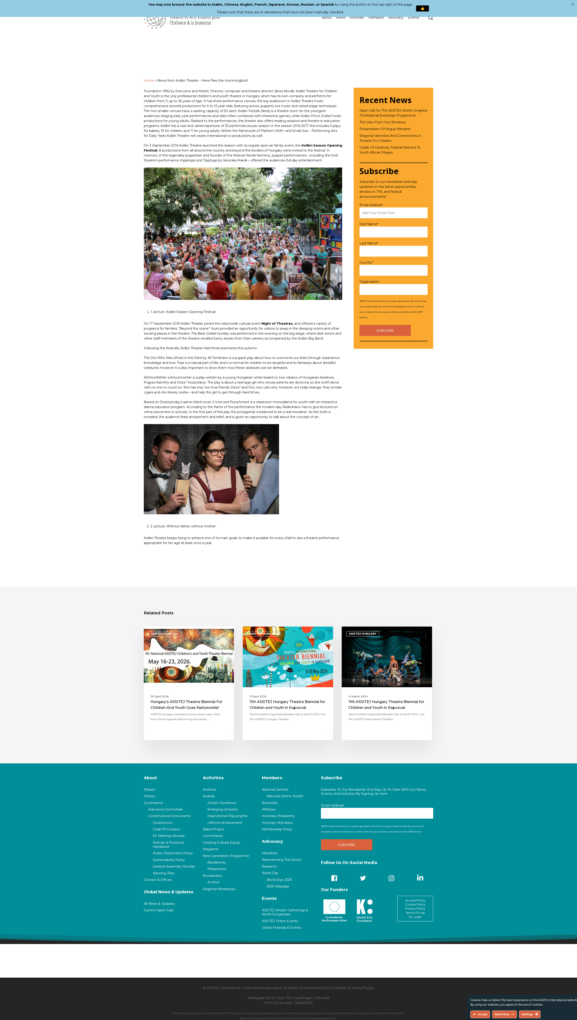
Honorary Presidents (278, 816)
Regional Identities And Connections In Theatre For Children (390, 138)
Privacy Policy (415, 908)
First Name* (368, 224)
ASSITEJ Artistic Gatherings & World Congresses (285, 912)
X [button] (573, 4)
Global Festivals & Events (281, 928)
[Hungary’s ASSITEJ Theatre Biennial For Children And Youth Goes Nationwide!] (189, 683)
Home (149, 80)
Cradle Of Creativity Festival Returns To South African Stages (390, 149)
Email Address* (371, 205)
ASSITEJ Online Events (280, 921)
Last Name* (368, 243)
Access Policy (415, 900)
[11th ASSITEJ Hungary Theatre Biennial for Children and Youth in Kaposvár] (288, 683)
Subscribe (331, 777)
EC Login (415, 917)
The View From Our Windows (382, 122)
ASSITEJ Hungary (165, 633)
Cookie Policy (415, 904)
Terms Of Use (415, 912)
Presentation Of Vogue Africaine (384, 129)
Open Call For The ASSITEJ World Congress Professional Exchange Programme (393, 112)
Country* (366, 262)
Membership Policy (277, 829)
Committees (213, 836)
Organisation (369, 282)
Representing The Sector (282, 860)
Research (269, 866)
